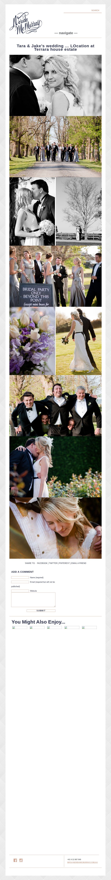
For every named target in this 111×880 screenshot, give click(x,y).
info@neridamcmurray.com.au (82, 862)
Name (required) (36, 577)
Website (33, 591)
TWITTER (53, 563)
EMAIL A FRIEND (78, 563)
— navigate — (65, 33)
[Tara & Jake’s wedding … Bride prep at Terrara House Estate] (54, 735)
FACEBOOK (42, 563)
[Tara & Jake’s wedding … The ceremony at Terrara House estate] (20, 735)
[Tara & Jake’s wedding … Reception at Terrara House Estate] (37, 735)
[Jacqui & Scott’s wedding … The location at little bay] (89, 735)
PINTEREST (64, 563)
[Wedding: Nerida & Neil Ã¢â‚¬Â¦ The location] (72, 735)
